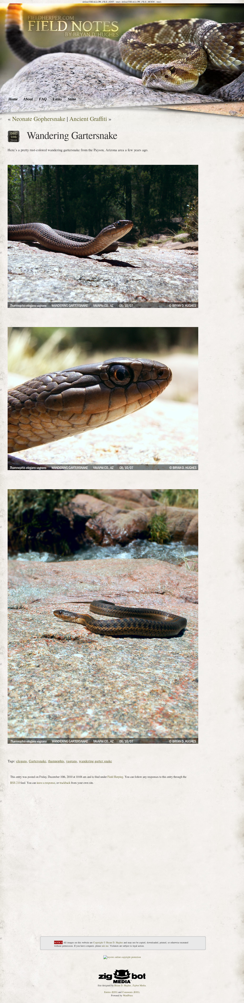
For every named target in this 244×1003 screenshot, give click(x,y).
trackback (65, 783)
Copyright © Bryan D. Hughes (108, 942)
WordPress (128, 995)
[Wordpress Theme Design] (122, 975)
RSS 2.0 (15, 783)
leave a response (46, 783)
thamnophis (56, 761)
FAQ (43, 99)
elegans (21, 761)
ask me (105, 945)
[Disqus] (103, 876)
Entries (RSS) (110, 992)
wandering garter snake (95, 761)
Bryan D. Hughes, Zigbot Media (130, 985)
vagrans (71, 761)
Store (72, 99)
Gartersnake (37, 761)
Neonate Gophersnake (38, 118)
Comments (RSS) (130, 992)
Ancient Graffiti (88, 118)
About (28, 99)
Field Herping (115, 777)
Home (13, 99)
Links (57, 99)
